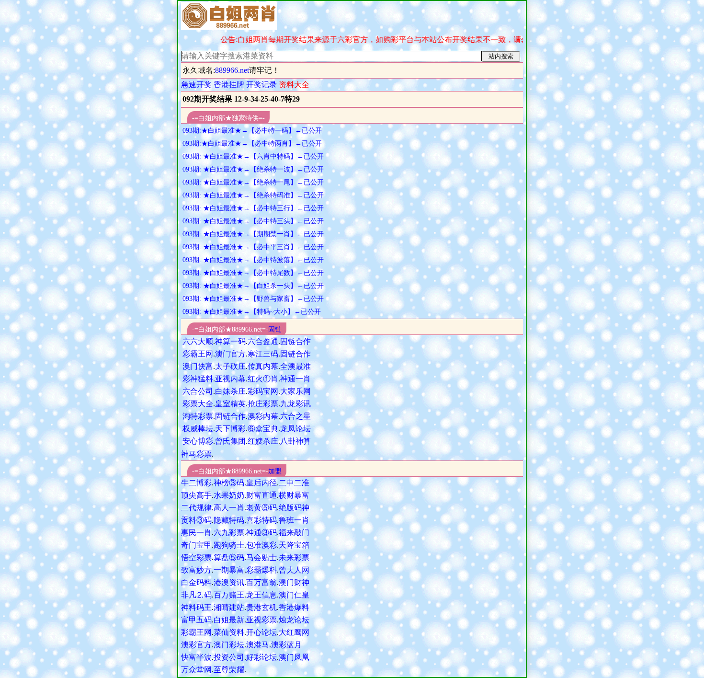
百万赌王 (229, 595)
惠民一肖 (196, 533)
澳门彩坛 (229, 645)
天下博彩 (230, 429)
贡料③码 (196, 520)
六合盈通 (263, 341)
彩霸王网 (197, 354)
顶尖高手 (196, 495)
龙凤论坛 (295, 429)
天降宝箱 (294, 545)
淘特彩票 (197, 416)
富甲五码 (196, 620)
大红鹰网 (294, 632)
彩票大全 (197, 404)
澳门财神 (294, 582)
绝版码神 (294, 508)
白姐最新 (229, 620)
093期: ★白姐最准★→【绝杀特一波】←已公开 (253, 169)
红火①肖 (263, 379)
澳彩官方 (196, 645)
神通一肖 (295, 379)
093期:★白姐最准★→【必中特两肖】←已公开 (252, 143)
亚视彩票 (261, 620)
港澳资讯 (229, 582)
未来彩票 (294, 557)
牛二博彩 (196, 483)
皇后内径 (261, 483)
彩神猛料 (197, 379)
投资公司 (229, 657)
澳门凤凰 (294, 657)
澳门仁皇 (294, 595)
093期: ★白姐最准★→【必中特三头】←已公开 (253, 221)
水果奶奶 (229, 495)
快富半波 (196, 657)
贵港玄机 (261, 607)
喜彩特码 (261, 520)
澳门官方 (230, 354)
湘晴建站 (229, 607)
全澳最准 (295, 366)
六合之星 (295, 416)
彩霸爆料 (261, 570)
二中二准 (294, 483)
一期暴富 (229, 570)
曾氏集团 (230, 441)
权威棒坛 (197, 429)
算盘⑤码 (229, 557)
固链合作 (295, 341)
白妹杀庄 (230, 391)
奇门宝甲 (196, 545)
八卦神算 (295, 441)
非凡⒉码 (196, 595)
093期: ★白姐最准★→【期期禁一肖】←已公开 (253, 234)
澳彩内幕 (263, 416)
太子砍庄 (230, 366)
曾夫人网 (294, 570)
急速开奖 (196, 84)
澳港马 (257, 645)
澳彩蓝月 (286, 645)
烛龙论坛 (294, 620)
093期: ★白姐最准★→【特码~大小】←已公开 (251, 311)
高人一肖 (229, 508)
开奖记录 (261, 84)
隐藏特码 (229, 520)
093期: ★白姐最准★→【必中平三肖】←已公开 (253, 247)
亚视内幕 (230, 379)
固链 (275, 329)
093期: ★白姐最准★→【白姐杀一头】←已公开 (253, 285)
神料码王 (196, 607)
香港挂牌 (229, 84)
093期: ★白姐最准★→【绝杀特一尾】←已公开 (253, 182)
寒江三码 (263, 354)
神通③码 (261, 533)
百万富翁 (261, 582)
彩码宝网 (263, 391)
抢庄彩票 (263, 404)
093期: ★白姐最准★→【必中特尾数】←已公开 (253, 272)
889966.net (232, 70)
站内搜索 (500, 56)
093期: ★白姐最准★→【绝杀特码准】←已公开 (253, 195)
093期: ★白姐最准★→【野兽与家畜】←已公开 (253, 298)
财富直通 (261, 495)
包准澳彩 (261, 545)
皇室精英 (230, 404)
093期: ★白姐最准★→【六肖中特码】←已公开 (253, 156)
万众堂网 (196, 670)
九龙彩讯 (295, 404)
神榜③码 (229, 483)
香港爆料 (294, 607)
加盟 (275, 471)
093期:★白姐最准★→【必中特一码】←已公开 (252, 130)
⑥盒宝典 (263, 429)
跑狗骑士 (229, 545)
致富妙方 (196, 570)
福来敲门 (294, 533)
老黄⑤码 (261, 508)
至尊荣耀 (229, 670)
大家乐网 (295, 391)
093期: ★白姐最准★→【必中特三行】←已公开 (253, 208)
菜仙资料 (229, 632)
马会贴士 (261, 557)
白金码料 (196, 582)
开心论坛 (261, 632)
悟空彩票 (196, 557)
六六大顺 (197, 341)
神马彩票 (196, 454)
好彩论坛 (261, 657)
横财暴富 (294, 495)
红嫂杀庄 (263, 441)
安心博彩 (197, 441)
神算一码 (230, 341)
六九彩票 (229, 533)
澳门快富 (197, 366)
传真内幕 (263, 366)
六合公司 (197, 391)
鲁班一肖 (294, 520)
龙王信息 (261, 595)
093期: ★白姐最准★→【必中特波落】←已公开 (253, 260)
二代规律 (196, 508)
